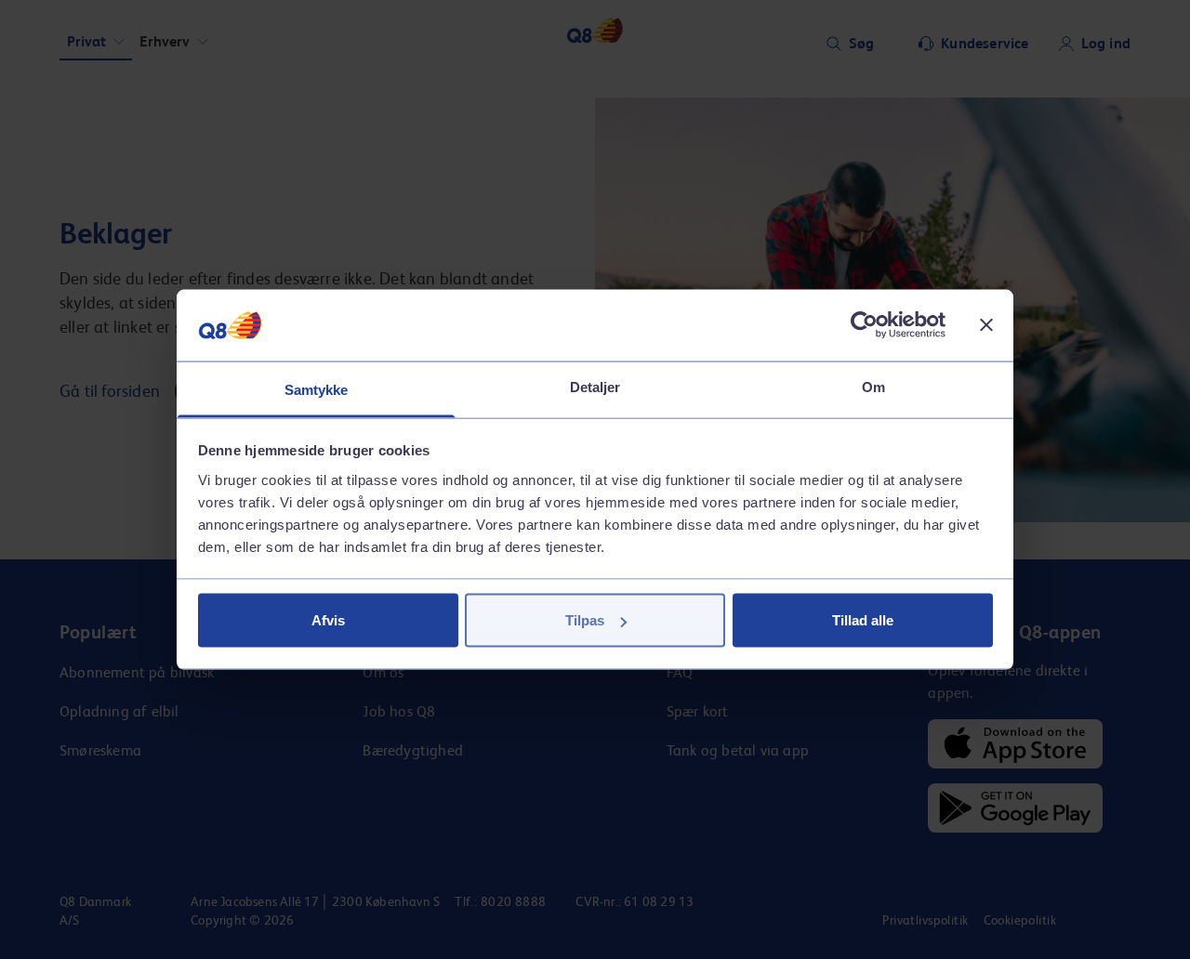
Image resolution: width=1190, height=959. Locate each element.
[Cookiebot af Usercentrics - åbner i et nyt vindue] (864, 325)
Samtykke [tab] (316, 389)
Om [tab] (873, 386)
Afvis (328, 620)
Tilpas (584, 620)
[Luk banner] (986, 325)
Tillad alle (862, 620)
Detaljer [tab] (595, 386)
